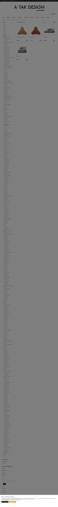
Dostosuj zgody (5, 501)
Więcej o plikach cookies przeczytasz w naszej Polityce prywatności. (10, 499)
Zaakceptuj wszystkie (12, 501)
